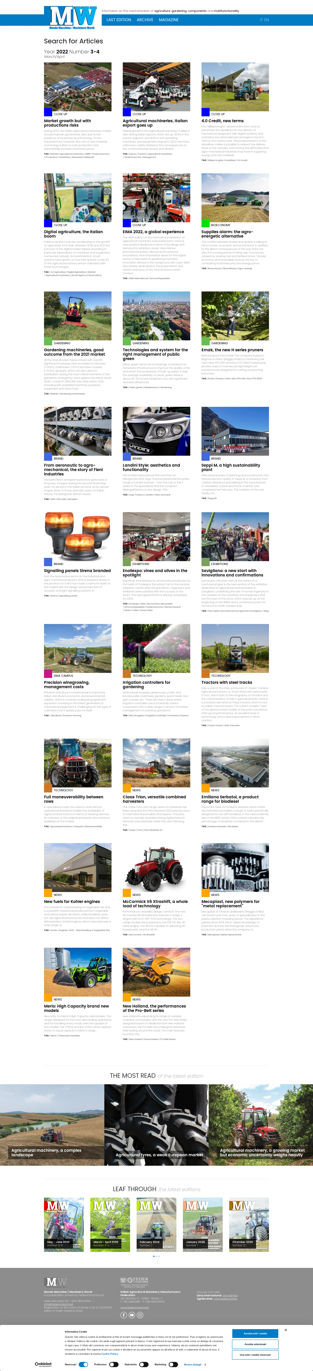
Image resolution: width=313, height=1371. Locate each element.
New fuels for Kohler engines (72, 901)
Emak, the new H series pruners (232, 350)
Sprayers (73, 499)
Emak (211, 378)
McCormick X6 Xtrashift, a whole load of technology (155, 904)
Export (132, 154)
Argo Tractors (136, 495)
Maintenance (151, 387)
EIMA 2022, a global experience (153, 231)
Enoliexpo (134, 604)
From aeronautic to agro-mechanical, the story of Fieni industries (73, 470)
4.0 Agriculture (58, 272)
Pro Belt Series (168, 1039)
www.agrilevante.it (225, 1299)
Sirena (54, 596)
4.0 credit (242, 160)
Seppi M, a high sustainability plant (230, 467)
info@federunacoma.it (58, 1304)
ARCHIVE (145, 19)
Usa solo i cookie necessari (255, 1354)
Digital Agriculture (77, 272)
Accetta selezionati (255, 1344)
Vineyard (78, 826)
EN (266, 19)
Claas (132, 830)
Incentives (64, 157)
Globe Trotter (132, 610)
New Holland (136, 1039)
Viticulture (56, 715)
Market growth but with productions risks (67, 123)
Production (51, 157)
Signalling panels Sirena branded (77, 570)
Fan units (61, 499)
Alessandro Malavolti (83, 157)
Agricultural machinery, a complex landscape (46, 1153)
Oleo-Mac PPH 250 (236, 378)
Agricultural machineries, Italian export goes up (155, 123)
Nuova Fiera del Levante (159, 604)
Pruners (220, 378)
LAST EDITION (119, 19)
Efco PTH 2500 (254, 378)
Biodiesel (233, 826)
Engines (63, 930)
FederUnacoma (101, 154)
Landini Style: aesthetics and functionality (151, 467)
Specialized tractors (61, 826)
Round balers (151, 1039)
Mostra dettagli (192, 1364)
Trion (139, 830)
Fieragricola (149, 157)
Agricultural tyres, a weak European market (159, 1155)
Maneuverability (93, 826)
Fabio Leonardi (162, 495)
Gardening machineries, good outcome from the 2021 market (74, 352)
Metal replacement (231, 935)
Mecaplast (213, 935)
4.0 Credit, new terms (222, 120)
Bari (143, 604)
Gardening (166, 387)
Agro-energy (245, 268)
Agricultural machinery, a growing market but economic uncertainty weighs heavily (262, 1153)
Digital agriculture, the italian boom (73, 234)
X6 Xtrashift (149, 935)
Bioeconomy (215, 268)
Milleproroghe (215, 160)
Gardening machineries (72, 394)
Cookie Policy (109, 1353)
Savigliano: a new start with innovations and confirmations (232, 573)
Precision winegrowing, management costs (66, 684)
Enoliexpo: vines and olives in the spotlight (155, 573)
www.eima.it (230, 1295)
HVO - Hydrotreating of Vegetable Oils (89, 930)
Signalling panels (68, 596)
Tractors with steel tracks (226, 682)
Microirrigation (137, 715)
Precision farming (72, 715)
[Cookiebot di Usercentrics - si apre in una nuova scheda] (43, 1364)
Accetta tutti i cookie (255, 1333)
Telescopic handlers (69, 1036)
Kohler (54, 930)
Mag (266, 611)
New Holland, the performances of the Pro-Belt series (154, 1008)
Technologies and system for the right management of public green (155, 354)
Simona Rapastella (160, 278)
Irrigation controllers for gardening (146, 684)
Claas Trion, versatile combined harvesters (154, 799)
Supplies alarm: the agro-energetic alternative (227, 234)
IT (261, 19)
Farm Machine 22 (153, 830)
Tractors (142, 154)
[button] (154, 1256)
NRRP (88, 154)
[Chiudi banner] (286, 1330)
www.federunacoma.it (134, 1307)
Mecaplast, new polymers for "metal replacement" (230, 904)
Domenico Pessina (178, 715)
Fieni (53, 499)
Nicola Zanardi (172, 607)
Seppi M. (212, 498)
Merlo (54, 1036)
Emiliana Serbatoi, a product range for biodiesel (230, 799)
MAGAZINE (169, 19)
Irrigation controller (156, 715)
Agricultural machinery (72, 154)
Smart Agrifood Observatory (87, 275)
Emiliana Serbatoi (217, 826)
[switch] (114, 1364)
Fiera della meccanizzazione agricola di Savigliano (235, 611)
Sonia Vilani (146, 610)
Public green (136, 387)
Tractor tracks (215, 725)
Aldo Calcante (232, 725)
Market (54, 154)
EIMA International (138, 278)
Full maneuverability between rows (73, 799)
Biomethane (229, 268)
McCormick (135, 935)
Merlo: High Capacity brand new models (76, 1008)
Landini (149, 495)
